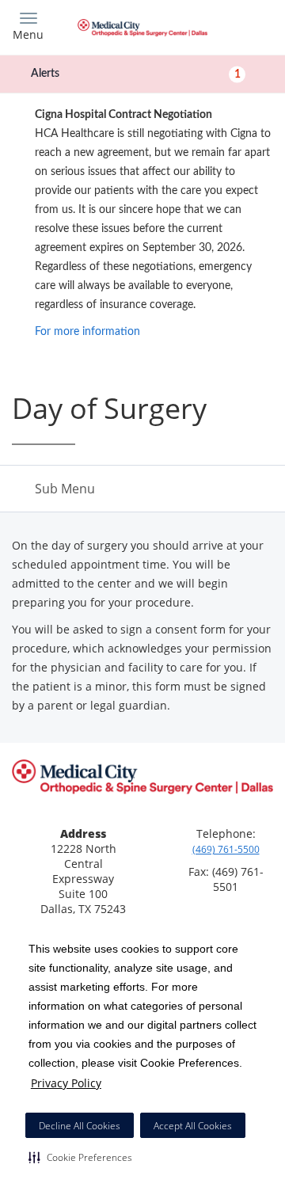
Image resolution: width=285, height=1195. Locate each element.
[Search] (241, 26)
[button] (80, 1157)
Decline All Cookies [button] (79, 1125)
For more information (87, 331)
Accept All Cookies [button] (193, 1125)
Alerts (136, 73)
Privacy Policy (66, 1082)
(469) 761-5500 (226, 849)
